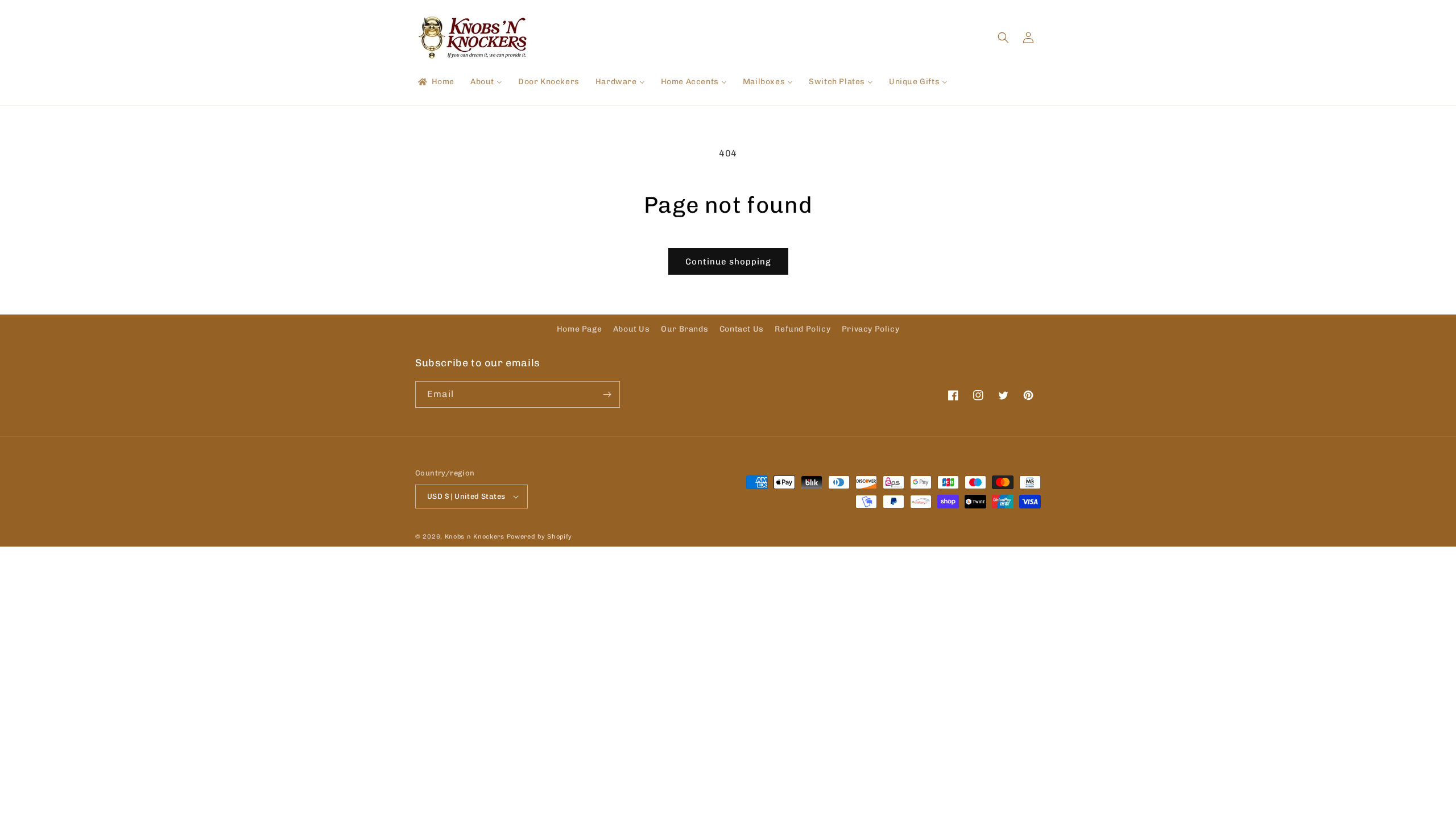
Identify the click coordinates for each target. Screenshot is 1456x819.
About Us (631, 329)
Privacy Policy (870, 329)
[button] (1003, 37)
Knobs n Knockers (474, 536)
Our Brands (684, 329)
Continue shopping (728, 262)
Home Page (579, 329)
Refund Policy (802, 329)
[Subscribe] (606, 394)
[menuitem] (435, 82)
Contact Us (741, 329)
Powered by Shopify (540, 536)
